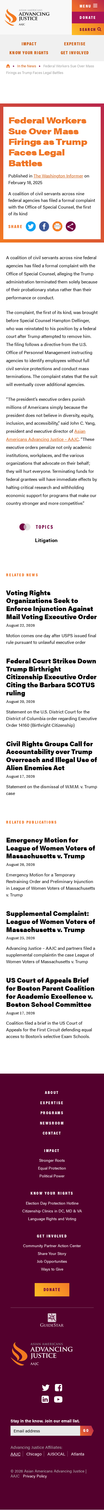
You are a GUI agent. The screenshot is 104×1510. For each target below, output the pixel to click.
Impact (29, 43)
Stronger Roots (52, 1160)
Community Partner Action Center (52, 1245)
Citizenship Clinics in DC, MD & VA (52, 1211)
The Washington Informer (58, 175)
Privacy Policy (35, 1476)
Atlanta (77, 1454)
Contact (52, 1133)
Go (86, 1430)
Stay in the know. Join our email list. (45, 1420)
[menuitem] (29, 43)
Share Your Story (52, 1253)
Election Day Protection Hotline (52, 1203)
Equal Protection (52, 1168)
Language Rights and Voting (52, 1218)
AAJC (16, 1454)
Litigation (46, 540)
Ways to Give (52, 1269)
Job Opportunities (52, 1261)
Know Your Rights (29, 52)
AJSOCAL (56, 1454)
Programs (52, 1112)
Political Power (52, 1175)
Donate (88, 17)
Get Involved (75, 52)
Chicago (34, 1454)
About (52, 1092)
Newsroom (52, 1123)
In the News (27, 65)
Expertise (75, 43)
